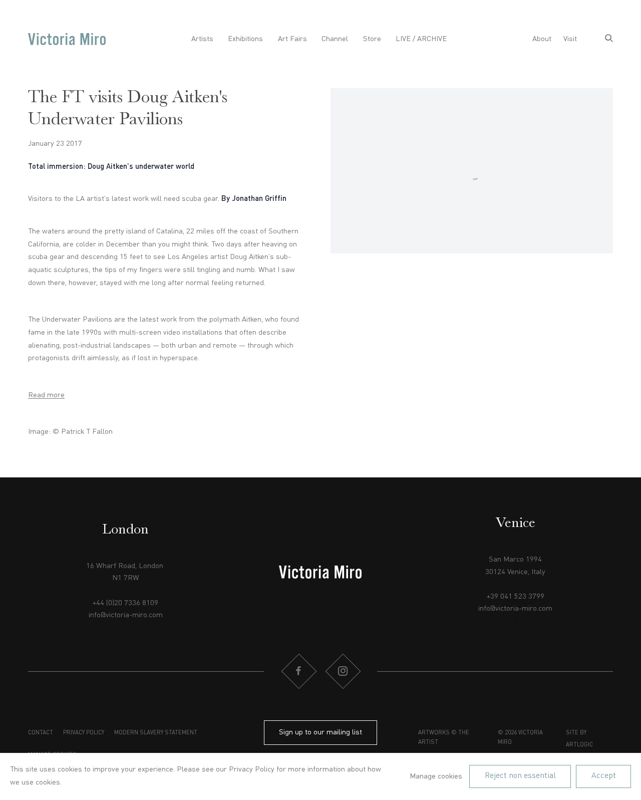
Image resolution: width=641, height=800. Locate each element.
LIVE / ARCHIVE (421, 39)
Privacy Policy (83, 733)
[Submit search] (609, 39)
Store (372, 39)
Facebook (298, 671)
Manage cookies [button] (436, 776)
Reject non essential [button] (520, 776)
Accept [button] (603, 776)
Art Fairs (292, 39)
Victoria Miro (67, 39)
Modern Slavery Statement (155, 733)
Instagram (343, 671)
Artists (202, 39)
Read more (46, 395)
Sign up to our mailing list (320, 732)
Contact (40, 733)
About (541, 39)
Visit (570, 39)
